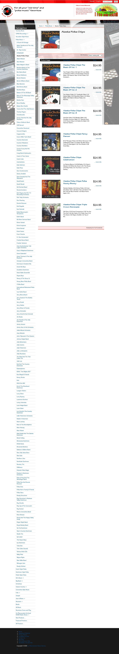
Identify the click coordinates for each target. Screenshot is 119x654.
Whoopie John (21, 563)
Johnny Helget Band (23, 339)
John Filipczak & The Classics (25, 336)
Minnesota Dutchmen (23, 441)
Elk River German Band (24, 219)
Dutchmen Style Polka (22, 572)
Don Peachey (21, 200)
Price (94, 60)
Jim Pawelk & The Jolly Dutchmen (23, 320)
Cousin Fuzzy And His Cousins (23, 149)
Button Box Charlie (22, 106)
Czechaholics (21, 162)
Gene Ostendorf (21, 253)
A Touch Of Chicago (22, 42)
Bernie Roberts (21, 78)
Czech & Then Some (23, 156)
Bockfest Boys (21, 89)
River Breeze (20, 514)
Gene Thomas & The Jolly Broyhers (24, 257)
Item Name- (66, 60)
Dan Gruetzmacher (22, 171)
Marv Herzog (20, 427)
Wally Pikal (20, 554)
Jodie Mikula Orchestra (23, 330)
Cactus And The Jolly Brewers (25, 109)
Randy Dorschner (22, 495)
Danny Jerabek (21, 173)
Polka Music (48, 26)
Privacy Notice (23, 634)
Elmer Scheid (21, 222)
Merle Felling (20, 438)
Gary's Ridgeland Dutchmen (25, 250)
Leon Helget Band (22, 405)
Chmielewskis (21, 114)
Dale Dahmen (21, 165)
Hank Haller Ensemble (23, 272)
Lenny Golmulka (21, 402)
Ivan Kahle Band (21, 292)
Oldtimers (19, 467)
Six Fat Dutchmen (22, 528)
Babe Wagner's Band (23, 64)
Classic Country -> (21, 587)
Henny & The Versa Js (23, 278)
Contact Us (22, 638)
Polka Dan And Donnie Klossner (23, 483)
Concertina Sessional (23, 128)
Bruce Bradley (21, 103)
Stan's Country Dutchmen (24, 531)
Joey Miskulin (21, 333)
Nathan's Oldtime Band (23, 449)
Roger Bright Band (22, 522)
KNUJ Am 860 (21, 383)
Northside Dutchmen (23, 461)
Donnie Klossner (21, 203)
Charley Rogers (21, 112)
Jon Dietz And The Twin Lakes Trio (24, 357)
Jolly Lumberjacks (22, 351)
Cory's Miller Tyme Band (24, 137)
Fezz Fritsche (21, 234)
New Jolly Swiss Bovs (23, 452)
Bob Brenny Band (22, 86)
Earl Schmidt (20, 209)
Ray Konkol (20, 509)
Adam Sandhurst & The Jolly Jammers (25, 46)
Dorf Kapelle (20, 206)
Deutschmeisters (22, 190)
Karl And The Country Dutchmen (23, 364)
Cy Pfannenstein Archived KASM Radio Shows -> (23, 614)
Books (17, 604)
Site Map (21, 639)
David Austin (20, 181)
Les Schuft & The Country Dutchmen (24, 412)
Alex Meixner (20, 61)
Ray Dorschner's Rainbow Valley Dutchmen (24, 499)
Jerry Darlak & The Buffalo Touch (24, 298)
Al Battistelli (20, 53)
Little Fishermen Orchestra (24, 416)
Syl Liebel (19, 537)
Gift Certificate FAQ (24, 641)
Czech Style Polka (21, 569)
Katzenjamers (21, 368)
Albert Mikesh (21, 59)
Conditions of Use (24, 636)
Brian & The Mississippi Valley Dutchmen (25, 96)
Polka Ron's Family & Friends (25, 489)
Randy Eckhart (21, 566)
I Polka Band (20, 284)
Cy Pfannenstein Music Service (36, 646)
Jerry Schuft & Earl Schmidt (25, 314)
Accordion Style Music (22, 36)
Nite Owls (19, 455)
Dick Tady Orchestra (23, 197)
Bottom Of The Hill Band (24, 92)
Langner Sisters (21, 390)
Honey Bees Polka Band (24, 281)
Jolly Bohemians (21, 342)
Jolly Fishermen (21, 348)
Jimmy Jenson (21, 324)
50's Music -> (20, 578)
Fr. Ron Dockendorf (22, 237)
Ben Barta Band (21, 72)
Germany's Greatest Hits (24, 264)
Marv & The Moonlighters (24, 424)
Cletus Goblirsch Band (23, 122)
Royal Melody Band (22, 525)
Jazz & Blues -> (20, 598)
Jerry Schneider (21, 311)
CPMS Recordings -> (22, 33)
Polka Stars (20, 492)
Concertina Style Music (22, 589)
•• (17, 649)
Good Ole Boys (21, 266)
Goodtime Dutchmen (23, 269)
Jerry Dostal (20, 302)
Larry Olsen (20, 393)
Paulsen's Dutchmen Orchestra (23, 474)
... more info (97, 69)
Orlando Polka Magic (23, 470)
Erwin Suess (20, 231)
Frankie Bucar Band (22, 240)
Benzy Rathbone (21, 75)
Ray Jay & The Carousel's (24, 506)
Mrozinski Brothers (22, 446)
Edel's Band (20, 216)
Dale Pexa (20, 168)
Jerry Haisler (20, 305)
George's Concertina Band (24, 261)
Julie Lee (19, 361)
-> (20, 39)
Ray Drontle (20, 503)
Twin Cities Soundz (22, 548)
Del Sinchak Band (22, 187)
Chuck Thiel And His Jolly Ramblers (24, 118)
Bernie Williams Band (23, 81)
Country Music (20, 31)
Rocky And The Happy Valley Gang (25, 518)
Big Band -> (19, 581)
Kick (18, 380)
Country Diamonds (22, 140)
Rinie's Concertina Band (24, 511)
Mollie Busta (20, 444)
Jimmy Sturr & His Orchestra (25, 327)
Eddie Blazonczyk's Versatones (22, 212)
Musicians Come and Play (23, 610)
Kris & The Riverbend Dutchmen (23, 387)
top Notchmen (21, 542)
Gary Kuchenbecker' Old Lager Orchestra (24, 246)
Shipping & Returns (24, 633)
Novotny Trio (20, 464)
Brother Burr (20, 100)
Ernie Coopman (21, 225)
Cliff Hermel (20, 125)
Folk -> (18, 592)
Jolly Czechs (20, 345)
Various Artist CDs (22, 551)
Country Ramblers (22, 145)
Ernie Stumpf (20, 228)
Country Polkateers (22, 143)
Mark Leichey (21, 421)
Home (92, 1)
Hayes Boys (20, 275)
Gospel (18, 595)
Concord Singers (22, 131)
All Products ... (20, 623)
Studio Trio (20, 534)
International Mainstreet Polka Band (25, 288)
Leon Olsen (20, 408)
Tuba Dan (19, 545)
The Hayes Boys (21, 540)
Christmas (19, 584)
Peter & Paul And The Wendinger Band (23, 478)
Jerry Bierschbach (22, 294)
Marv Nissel (20, 430)
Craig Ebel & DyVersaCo (24, 153)
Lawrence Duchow (22, 399)
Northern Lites (21, 458)
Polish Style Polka (21, 575)
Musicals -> (19, 601)
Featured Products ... (22, 620)
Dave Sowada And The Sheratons (23, 177)
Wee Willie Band (21, 560)
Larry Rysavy (20, 396)
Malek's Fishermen (22, 419)
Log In (98, 1)
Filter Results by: (84, 54)
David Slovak (20, 184)
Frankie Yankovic (22, 243)
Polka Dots (20, 486)
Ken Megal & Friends (23, 374)
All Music (18, 607)
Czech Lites (20, 159)
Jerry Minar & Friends (23, 308)
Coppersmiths (21, 134)
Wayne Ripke (20, 557)
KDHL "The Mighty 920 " (24, 371)
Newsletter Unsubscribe (26, 642)
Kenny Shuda (21, 377)
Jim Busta (19, 317)
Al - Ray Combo (21, 50)
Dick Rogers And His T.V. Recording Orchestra (24, 193)
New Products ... (20, 617)
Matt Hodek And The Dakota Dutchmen (25, 434)
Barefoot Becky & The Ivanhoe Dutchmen (23, 68)
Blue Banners (21, 84)
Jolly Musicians (21, 353)
